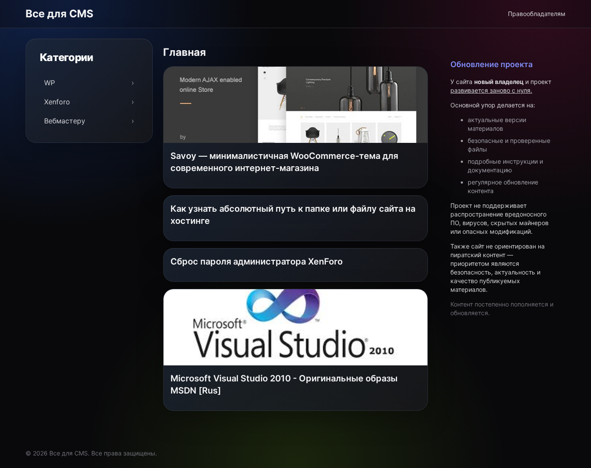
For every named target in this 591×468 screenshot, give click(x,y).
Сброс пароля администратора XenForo (256, 261)
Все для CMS (59, 13)
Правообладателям (536, 13)
